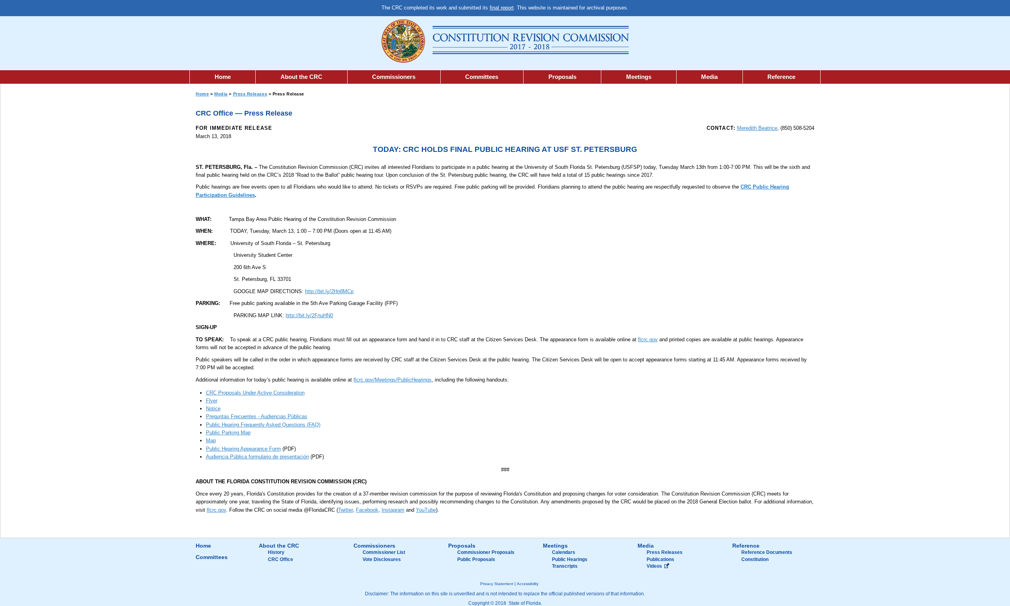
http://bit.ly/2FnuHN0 (309, 315)
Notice (213, 408)
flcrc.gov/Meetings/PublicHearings (393, 380)
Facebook (367, 510)
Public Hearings (569, 559)
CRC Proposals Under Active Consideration (255, 393)
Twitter (345, 510)
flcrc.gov (648, 339)
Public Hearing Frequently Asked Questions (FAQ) (263, 425)
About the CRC (301, 76)
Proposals (562, 76)
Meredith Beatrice (757, 128)
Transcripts (565, 566)
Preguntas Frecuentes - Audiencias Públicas (256, 416)
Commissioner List (384, 552)
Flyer (211, 401)
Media (709, 76)
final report (502, 8)
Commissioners (393, 76)
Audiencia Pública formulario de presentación (257, 457)
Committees (481, 76)
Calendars (563, 552)
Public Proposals (476, 559)
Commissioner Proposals (485, 552)
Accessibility (528, 584)
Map (211, 440)
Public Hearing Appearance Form (243, 449)
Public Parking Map (228, 433)
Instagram (393, 510)
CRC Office (280, 559)
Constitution (755, 559)
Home (223, 76)
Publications (660, 559)
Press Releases (250, 94)
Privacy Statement (496, 584)
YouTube (426, 510)
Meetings (638, 76)
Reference (781, 76)
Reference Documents (766, 552)
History (276, 552)
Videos (654, 566)
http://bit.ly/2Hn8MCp (329, 291)
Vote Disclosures (382, 559)
